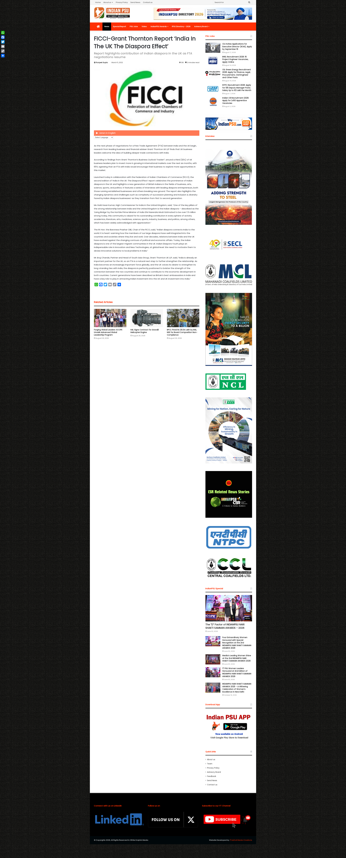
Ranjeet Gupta (102, 62)
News (106, 26)
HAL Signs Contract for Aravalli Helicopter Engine (144, 331)
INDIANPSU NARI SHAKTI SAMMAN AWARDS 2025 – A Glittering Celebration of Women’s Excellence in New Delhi (236, 687)
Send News (135, 2)
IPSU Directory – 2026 (181, 26)
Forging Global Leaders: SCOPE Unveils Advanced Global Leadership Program (108, 332)
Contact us (147, 2)
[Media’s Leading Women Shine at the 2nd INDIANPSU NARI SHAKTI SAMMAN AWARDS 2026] (212, 659)
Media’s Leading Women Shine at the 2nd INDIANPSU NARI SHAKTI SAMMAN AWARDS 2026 (236, 658)
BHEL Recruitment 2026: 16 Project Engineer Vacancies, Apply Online (235, 59)
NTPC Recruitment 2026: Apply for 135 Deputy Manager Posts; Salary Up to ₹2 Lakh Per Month (236, 88)
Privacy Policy (122, 2)
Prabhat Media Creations (241, 840)
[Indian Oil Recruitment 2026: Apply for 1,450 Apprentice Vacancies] (212, 102)
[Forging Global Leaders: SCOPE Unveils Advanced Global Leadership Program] (110, 318)
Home (98, 2)
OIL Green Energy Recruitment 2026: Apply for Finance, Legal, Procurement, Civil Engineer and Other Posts (236, 73)
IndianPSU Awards (159, 26)
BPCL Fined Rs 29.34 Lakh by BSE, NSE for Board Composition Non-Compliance (182, 332)
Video (144, 26)
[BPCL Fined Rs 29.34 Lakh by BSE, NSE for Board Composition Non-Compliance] (183, 318)
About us (107, 2)
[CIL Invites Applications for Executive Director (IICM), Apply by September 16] (212, 48)
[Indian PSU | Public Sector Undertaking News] (112, 13)
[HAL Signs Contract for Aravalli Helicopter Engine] (146, 318)
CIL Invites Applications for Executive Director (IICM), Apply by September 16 (237, 46)
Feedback (211, 776)
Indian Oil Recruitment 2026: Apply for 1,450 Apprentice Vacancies (235, 100)
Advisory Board (201, 26)
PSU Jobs (134, 26)
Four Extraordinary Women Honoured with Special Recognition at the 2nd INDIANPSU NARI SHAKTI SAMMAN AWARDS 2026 (236, 642)
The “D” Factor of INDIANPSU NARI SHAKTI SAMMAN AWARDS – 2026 (224, 626)
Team (209, 763)
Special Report (119, 26)
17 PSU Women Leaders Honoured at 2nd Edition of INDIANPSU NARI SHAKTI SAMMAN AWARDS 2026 (236, 672)
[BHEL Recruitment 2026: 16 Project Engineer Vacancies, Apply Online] (212, 60)
